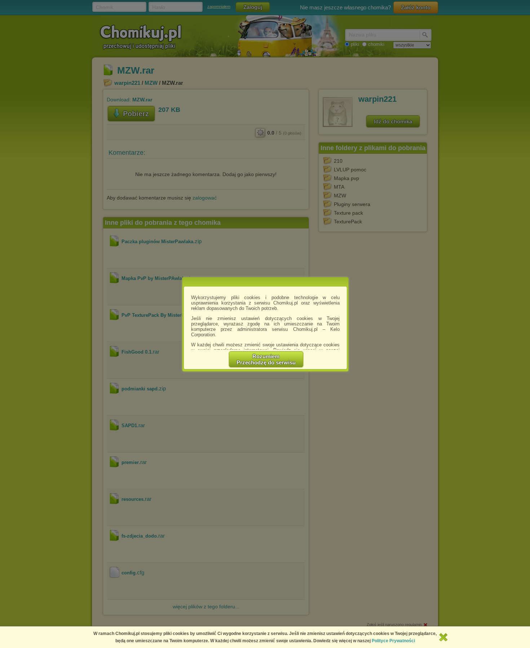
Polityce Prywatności (393, 640)
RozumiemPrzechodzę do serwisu (266, 359)
